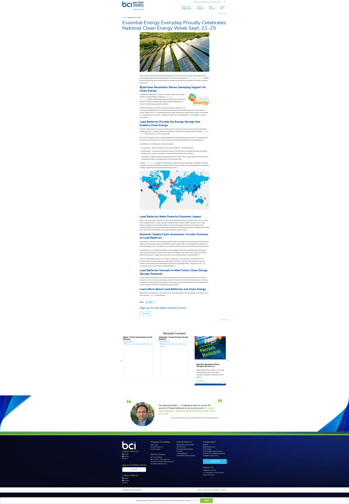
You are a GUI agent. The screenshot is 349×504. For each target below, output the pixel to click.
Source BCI (180, 451)
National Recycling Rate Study (185, 449)
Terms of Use (207, 490)
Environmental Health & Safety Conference (162, 461)
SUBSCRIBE (146, 313)
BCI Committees (207, 449)
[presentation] (121, 361)
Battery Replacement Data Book (185, 444)
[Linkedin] (146, 302)
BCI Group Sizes (181, 447)
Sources (199, 490)
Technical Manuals (182, 453)
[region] (174, 500)
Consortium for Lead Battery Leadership (214, 453)
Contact (223, 490)
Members (205, 444)
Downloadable (128, 341)
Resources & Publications (202, 2)
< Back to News (222, 13)
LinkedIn (125, 454)
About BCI (222, 8)
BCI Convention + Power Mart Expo (160, 459)
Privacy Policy (194, 500)
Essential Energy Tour (157, 447)
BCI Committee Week (156, 457)
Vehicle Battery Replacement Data (186, 455)
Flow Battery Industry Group (210, 455)
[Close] (347, 499)
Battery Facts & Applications (187, 8)
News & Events (212, 8)
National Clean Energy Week (195, 78)
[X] (153, 302)
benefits (152, 295)
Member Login (215, 2)
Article (124, 17)
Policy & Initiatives (200, 8)
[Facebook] (150, 302)
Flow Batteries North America (159, 463)
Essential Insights (155, 449)
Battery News (154, 444)
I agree (206, 500)
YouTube (126, 456)
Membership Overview (209, 447)
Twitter (126, 458)
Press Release (165, 381)
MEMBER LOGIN (214, 461)
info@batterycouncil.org (209, 470)
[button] (224, 2)
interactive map (150, 163)
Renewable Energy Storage (207, 364)
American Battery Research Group (212, 451)
